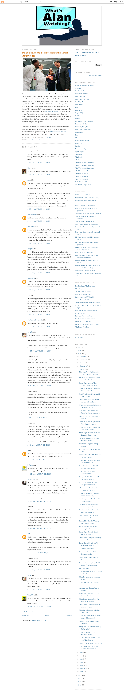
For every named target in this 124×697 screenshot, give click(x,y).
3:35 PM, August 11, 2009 (38, 209)
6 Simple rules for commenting (85, 85)
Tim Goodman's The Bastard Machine (87, 302)
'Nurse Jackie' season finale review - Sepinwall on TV (90, 406)
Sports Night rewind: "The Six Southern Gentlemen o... (89, 594)
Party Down (79, 143)
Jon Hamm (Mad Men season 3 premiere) (88, 213)
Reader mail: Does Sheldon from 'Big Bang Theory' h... (89, 511)
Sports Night (79, 151)
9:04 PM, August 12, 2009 (38, 589)
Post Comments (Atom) (38, 620)
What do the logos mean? (83, 185)
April (82, 662)
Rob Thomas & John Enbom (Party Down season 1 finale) (86, 256)
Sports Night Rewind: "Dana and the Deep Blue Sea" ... (90, 461)
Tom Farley (31, 226)
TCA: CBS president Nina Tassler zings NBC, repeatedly (90, 616)
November (83, 360)
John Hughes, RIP (85, 568)
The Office (78, 154)
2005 (80, 685)
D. (28, 450)
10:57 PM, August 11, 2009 (39, 386)
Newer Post (25, 615)
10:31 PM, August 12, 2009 (39, 606)
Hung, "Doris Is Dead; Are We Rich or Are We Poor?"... (88, 544)
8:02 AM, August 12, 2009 (38, 459)
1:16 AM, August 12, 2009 (38, 418)
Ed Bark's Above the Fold (83, 316)
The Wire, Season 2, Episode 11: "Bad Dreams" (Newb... (89, 422)
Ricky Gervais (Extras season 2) (85, 252)
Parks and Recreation (82, 140)
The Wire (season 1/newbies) (84, 162)
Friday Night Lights (81, 127)
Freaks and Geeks (81, 124)
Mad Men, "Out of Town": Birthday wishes (87, 472)
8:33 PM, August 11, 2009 (38, 326)
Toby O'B (30, 595)
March (82, 665)
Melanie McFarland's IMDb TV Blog (87, 324)
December (83, 356)
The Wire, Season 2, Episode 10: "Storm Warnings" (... (89, 494)
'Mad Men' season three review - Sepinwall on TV (89, 516)
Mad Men (78, 138)
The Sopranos (79, 160)
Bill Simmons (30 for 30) (83, 195)
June (81, 656)
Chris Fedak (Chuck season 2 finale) (87, 198)
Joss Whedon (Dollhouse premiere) (86, 224)
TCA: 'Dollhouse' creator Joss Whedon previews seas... (88, 647)
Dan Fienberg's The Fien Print (85, 286)
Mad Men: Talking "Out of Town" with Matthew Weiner (90, 467)
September (83, 366)
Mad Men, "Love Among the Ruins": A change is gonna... (89, 411)
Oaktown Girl (31, 534)
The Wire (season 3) (81, 173)
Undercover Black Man (83, 294)
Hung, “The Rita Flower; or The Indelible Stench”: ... (89, 478)
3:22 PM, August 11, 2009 (38, 174)
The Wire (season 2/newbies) (84, 168)
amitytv (30, 248)
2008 (80, 675)
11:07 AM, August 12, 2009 (39, 553)
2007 (80, 678)
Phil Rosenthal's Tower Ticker (85, 319)
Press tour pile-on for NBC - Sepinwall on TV (88, 553)
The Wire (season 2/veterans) (84, 171)
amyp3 (29, 332)
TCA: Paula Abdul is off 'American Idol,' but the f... (90, 572)
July (81, 653)
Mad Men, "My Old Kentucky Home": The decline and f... (89, 373)
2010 (80, 350)
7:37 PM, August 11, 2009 (38, 314)
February (83, 668)
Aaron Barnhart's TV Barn (83, 300)
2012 (80, 347)
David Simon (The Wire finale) (85, 205)
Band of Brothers (80, 91)
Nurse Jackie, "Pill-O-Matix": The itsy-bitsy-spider (90, 456)
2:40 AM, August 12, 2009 (38, 445)
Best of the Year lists (82, 99)
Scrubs (77, 146)
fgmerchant (31, 278)
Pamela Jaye (31, 479)
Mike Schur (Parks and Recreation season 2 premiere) (86, 248)
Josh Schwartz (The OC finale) (85, 221)
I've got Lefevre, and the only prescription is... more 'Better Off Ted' (45, 54)
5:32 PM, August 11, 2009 (38, 273)
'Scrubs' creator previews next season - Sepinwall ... (88, 505)
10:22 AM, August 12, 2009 (39, 501)
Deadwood (78, 116)
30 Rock (78, 88)
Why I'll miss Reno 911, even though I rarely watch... (88, 483)
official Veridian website (58, 132)
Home (47, 615)
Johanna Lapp (32, 214)
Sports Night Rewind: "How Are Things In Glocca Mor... (89, 433)
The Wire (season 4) (81, 176)
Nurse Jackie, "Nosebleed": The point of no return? (89, 605)
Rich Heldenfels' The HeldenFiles (86, 310)
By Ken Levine (80, 313)
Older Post (68, 615)
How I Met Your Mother (83, 129)
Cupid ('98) (79, 113)
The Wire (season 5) (81, 179)
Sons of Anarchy (80, 149)
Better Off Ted (35, 139)
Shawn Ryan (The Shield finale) (85, 270)
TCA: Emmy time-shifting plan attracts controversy (89, 600)
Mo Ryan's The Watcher (83, 321)
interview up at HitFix (52, 111)
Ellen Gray (78, 289)
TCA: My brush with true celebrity (90, 643)
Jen (28, 180)
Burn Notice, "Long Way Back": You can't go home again (89, 564)
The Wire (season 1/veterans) (84, 165)
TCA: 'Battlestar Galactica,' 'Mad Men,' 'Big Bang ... (90, 638)
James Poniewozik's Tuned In (84, 297)
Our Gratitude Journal (34, 320)
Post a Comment (27, 612)
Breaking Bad (79, 102)
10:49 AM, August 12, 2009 (39, 528)
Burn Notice (79, 104)
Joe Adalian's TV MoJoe (83, 291)
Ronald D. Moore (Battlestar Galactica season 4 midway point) (87, 266)
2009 (80, 354)
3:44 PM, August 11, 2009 (38, 221)
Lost (76, 135)
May (81, 659)
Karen (29, 168)
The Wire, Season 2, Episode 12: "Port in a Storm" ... (89, 389)
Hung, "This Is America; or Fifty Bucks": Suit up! (89, 378)
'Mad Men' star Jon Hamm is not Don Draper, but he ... (89, 489)
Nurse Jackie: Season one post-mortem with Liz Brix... (89, 400)
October (82, 363)
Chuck (77, 107)
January (82, 671)
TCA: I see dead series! (86, 548)
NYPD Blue (79, 337)
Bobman (30, 465)
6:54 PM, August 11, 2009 (38, 290)
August (82, 369)
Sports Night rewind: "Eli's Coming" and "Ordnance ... (88, 384)
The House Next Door (82, 327)
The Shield (78, 157)
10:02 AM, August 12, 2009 (39, 474)
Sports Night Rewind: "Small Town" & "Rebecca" (88, 533)
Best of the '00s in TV (82, 96)
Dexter (77, 118)
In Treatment (79, 132)
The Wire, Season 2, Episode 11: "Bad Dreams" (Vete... (89, 428)
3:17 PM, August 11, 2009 (38, 162)
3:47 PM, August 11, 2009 (38, 243)
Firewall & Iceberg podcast (84, 121)
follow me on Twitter (95, 75)
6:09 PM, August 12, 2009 (38, 570)
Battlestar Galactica (81, 93)
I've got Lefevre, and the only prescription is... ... (88, 527)
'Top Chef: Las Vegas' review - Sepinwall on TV (89, 439)
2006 (80, 682)
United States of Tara (82, 182)
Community (79, 110)
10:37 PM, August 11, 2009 (39, 351)
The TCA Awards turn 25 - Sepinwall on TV (87, 633)
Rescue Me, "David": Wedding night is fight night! (89, 522)
